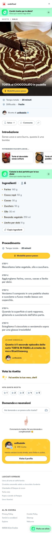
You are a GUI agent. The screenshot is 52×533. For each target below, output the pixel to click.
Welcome (30, 522)
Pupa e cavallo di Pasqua (12, 496)
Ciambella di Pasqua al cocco (13, 488)
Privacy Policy (7, 514)
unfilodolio (21, 113)
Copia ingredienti (14, 230)
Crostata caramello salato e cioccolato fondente (21, 484)
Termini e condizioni (9, 518)
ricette (5, 19)
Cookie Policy (32, 514)
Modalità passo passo (16, 91)
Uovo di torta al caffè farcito (13, 481)
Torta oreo (6, 492)
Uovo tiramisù (7, 499)
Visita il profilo (26, 458)
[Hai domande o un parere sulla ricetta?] (23, 410)
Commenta (28, 123)
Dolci (15, 19)
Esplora (5, 522)
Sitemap (30, 518)
